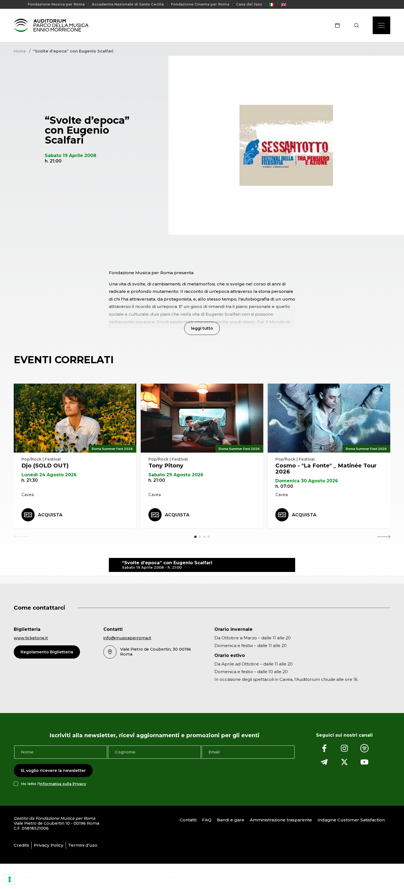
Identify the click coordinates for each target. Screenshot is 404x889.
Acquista (50, 515)
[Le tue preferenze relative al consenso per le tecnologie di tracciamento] (9, 879)
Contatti (188, 819)
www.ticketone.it (31, 637)
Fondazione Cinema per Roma (200, 4)
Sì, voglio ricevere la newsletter (53, 770)
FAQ (206, 819)
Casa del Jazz (249, 4)
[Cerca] (358, 25)
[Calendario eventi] (339, 25)
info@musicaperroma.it (127, 637)
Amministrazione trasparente (281, 819)
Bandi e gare (230, 819)
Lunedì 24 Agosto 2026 (49, 474)
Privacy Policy (48, 845)
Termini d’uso (82, 845)
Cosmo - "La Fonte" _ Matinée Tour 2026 (326, 468)
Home (20, 51)
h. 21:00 (156, 480)
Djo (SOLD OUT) (45, 465)
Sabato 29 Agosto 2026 (175, 474)
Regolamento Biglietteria (47, 651)
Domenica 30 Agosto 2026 (306, 480)
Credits (21, 845)
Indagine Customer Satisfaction (351, 819)
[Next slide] (383, 536)
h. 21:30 (29, 480)
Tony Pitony (165, 465)
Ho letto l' (53, 784)
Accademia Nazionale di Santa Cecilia (128, 4)
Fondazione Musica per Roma (56, 4)
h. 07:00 (284, 486)
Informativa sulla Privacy (62, 784)
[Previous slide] (20, 536)
